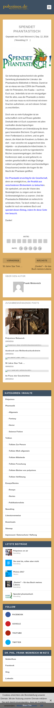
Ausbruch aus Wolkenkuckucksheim (22, 351)
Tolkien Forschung (17, 464)
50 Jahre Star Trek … (15, 363)
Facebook (9, 665)
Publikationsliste (16, 503)
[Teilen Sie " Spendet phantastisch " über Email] (40, 241)
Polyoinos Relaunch (15, 338)
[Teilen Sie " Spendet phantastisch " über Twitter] (14, 241)
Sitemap (9, 528)
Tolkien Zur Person (17, 444)
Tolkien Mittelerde (17, 457)
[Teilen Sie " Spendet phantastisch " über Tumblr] (24, 241)
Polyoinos (9, 399)
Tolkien (8, 438)
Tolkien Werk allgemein (19, 451)
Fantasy (12, 419)
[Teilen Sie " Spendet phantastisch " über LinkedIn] (34, 241)
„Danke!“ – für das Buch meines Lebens (27, 583)
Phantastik (10, 406)
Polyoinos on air (20, 551)
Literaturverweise (13, 515)
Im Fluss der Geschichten (17, 376)
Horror (12, 425)
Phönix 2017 (18, 572)
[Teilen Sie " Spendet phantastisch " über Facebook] (8, 241)
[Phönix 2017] (8, 573)
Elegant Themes (22, 690)
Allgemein (13, 412)
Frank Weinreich (26, 37)
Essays (12, 490)
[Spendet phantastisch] (8, 595)
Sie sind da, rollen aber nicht (26, 561)
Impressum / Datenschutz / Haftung (21, 535)
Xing (7, 672)
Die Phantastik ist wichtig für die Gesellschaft (26, 178)
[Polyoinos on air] (8, 552)
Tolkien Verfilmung (17, 477)
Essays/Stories (12, 483)
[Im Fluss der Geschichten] (27, 371)
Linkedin (9, 678)
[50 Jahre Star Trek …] (27, 358)
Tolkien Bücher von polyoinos (22, 470)
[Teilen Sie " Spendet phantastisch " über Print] (45, 241)
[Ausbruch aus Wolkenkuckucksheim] (27, 346)
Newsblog (20, 40)
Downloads (10, 522)
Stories (12, 496)
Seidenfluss (10, 659)
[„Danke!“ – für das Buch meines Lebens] (8, 584)
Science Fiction (16, 432)
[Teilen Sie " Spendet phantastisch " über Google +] (19, 241)
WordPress (45, 690)
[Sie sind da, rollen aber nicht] (8, 563)
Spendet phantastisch (23, 594)
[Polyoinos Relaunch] (27, 321)
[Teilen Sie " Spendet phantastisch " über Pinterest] (29, 241)
